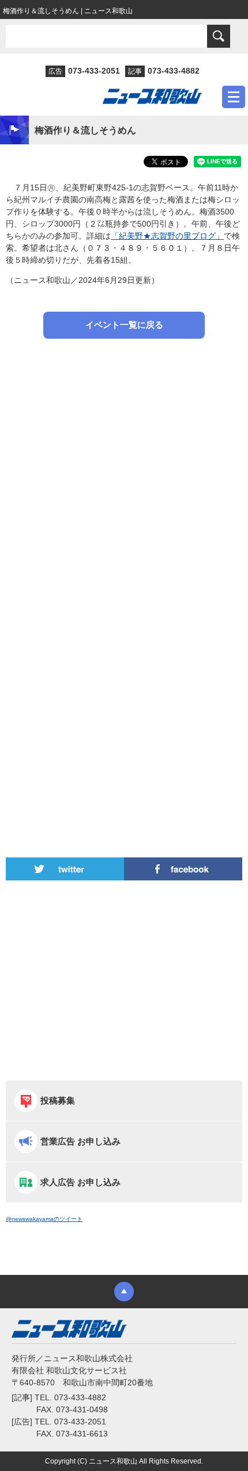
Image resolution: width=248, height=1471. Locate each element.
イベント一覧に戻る (124, 325)
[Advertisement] (124, 471)
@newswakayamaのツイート (44, 1219)
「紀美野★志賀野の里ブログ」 (167, 235)
